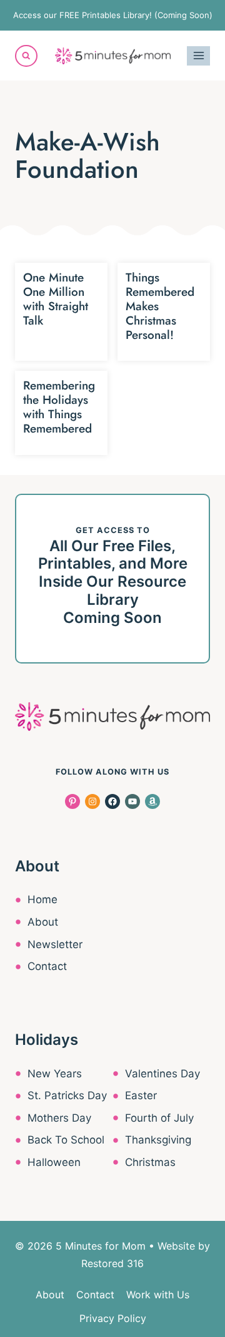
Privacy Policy (112, 1318)
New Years (55, 1073)
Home (43, 899)
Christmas (150, 1162)
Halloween (54, 1162)
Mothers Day (59, 1118)
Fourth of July (159, 1118)
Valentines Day (162, 1073)
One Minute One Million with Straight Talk (55, 298)
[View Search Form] (26, 56)
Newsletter (55, 944)
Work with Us (157, 1294)
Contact (47, 966)
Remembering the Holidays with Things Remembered (59, 406)
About (43, 922)
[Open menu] (198, 56)
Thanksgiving (158, 1140)
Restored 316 (112, 1263)
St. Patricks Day (67, 1095)
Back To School (66, 1140)
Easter (141, 1095)
